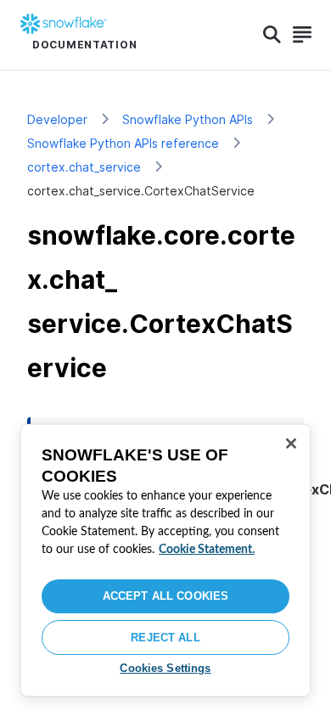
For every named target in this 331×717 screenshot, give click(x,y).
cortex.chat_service (84, 167)
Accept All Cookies (165, 596)
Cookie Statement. (207, 550)
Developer (57, 119)
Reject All (165, 637)
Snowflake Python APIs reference (123, 143)
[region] (165, 560)
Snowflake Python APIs (187, 119)
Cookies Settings (165, 668)
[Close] (291, 443)
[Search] (272, 34)
